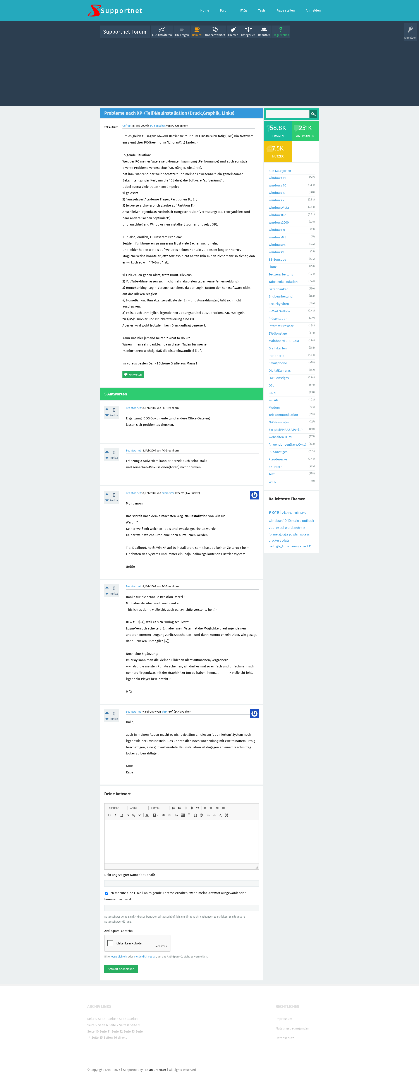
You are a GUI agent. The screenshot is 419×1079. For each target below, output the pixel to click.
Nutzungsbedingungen (292, 1028)
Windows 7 (276, 200)
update (285, 540)
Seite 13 (129, 1031)
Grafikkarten (278, 348)
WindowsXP (277, 215)
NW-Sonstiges (279, 422)
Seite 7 (113, 1025)
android (299, 528)
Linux (272, 267)
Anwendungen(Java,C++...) (287, 444)
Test (272, 474)
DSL (271, 385)
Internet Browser (281, 326)
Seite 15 (97, 1038)
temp (272, 482)
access (305, 534)
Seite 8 (124, 1025)
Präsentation (278, 319)
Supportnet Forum (124, 32)
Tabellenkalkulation (283, 282)
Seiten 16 (110, 1038)
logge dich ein (118, 956)
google (283, 534)
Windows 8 (277, 193)
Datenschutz (285, 1038)
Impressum (284, 1019)
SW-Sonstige (278, 333)
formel (273, 534)
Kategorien (248, 35)
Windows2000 (279, 222)
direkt (122, 1038)
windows (297, 512)
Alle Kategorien (280, 171)
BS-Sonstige (277, 260)
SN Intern (275, 467)
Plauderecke (278, 459)
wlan (296, 534)
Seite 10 (93, 1031)
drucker (274, 540)
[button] (116, 808)
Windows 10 (277, 185)
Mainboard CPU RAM (284, 341)
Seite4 (133, 1019)
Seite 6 (103, 1025)
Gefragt (126, 125)
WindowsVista (279, 208)
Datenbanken (278, 289)
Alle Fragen (182, 35)
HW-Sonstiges (279, 378)
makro (296, 521)
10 (289, 520)
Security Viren (279, 304)
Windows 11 (277, 178)
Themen (233, 35)
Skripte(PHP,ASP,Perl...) (285, 430)
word (289, 528)
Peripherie (276, 356)
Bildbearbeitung (280, 296)
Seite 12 (117, 1031)
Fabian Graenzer (155, 1070)
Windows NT (278, 230)
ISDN (272, 393)
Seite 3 (124, 1019)
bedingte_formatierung (284, 546)
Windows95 (277, 252)
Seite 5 (92, 1025)
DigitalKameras (280, 371)
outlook (308, 521)
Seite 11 (105, 1031)
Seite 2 (113, 1019)
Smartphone (278, 363)
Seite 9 (135, 1025)
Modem (274, 408)
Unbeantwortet (215, 35)
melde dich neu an (145, 956)
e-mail (304, 546)
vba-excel (276, 528)
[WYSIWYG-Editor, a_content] (182, 842)
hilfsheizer (168, 493)
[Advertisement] (209, 71)
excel (275, 512)
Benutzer (264, 35)
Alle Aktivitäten (162, 35)
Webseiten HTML (281, 437)
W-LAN (273, 400)
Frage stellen (281, 35)
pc (290, 534)
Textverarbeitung (281, 274)
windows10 (278, 520)
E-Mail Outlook (279, 311)
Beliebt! (197, 35)
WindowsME (277, 237)
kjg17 (164, 711)
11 (310, 546)
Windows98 (277, 245)
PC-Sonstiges (158, 125)
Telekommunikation (283, 415)
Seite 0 (92, 1019)
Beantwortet (133, 408)
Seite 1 (103, 1019)
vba (285, 512)
